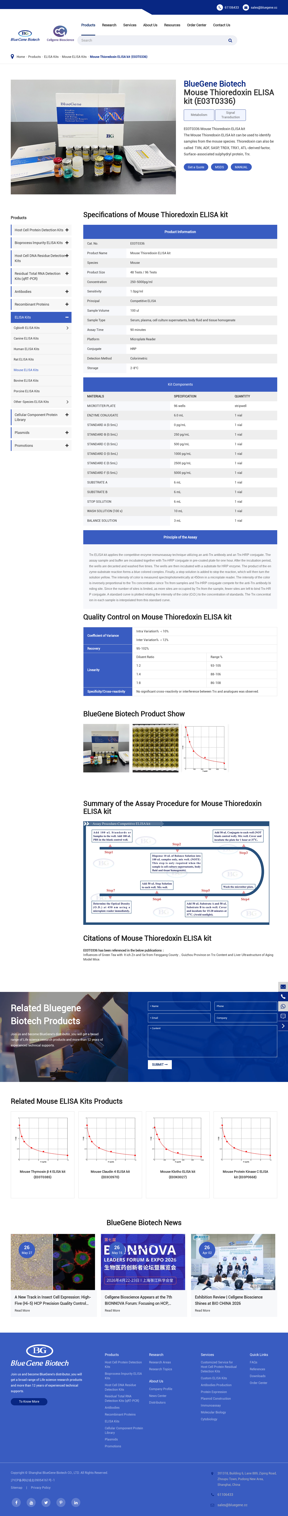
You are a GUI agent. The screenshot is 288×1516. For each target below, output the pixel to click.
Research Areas (160, 1362)
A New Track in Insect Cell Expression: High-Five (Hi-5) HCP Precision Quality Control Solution (53, 1301)
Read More (22, 1310)
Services (129, 25)
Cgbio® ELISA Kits (27, 328)
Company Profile (160, 1389)
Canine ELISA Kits (26, 338)
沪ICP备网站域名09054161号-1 (33, 1480)
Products (88, 25)
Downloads (257, 1376)
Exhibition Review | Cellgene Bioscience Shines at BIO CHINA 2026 (229, 1300)
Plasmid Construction (216, 1398)
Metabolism (199, 115)
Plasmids (22, 433)
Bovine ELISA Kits (26, 381)
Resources (172, 25)
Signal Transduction (230, 115)
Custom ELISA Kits (214, 1378)
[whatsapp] (283, 1006)
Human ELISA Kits (26, 349)
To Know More (29, 1401)
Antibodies (23, 292)
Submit (158, 1064)
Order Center (196, 25)
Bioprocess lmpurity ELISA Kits (39, 243)
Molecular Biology (213, 1412)
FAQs (253, 1362)
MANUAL (241, 167)
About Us (150, 25)
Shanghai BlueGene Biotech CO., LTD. (54, 1473)
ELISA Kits (51, 57)
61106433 (232, 7)
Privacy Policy (41, 1488)
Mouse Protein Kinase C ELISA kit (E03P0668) (245, 1174)
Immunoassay (211, 1405)
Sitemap (16, 1488)
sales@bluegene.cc (264, 7)
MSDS (219, 167)
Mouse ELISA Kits (74, 57)
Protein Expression (214, 1392)
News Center (158, 1396)
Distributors (157, 1402)
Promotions (24, 445)
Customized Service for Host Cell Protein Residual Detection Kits (219, 1366)
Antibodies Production (216, 1385)
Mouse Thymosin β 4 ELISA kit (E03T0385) (42, 1174)
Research (109, 25)
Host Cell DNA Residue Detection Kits (40, 258)
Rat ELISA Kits (24, 359)
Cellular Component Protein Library (36, 417)
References (257, 1369)
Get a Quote (196, 167)
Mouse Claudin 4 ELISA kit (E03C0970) (110, 1174)
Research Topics (160, 1369)
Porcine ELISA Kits (27, 391)
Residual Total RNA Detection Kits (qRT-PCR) (37, 276)
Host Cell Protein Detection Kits (39, 230)
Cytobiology (209, 1419)
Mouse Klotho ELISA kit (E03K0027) (177, 1174)
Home (21, 57)
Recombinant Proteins (32, 304)
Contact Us (221, 25)
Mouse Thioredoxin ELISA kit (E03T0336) (119, 57)
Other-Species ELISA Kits (31, 402)
